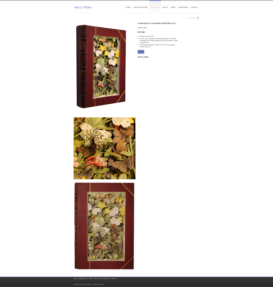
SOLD (141, 52)
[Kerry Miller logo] (83, 7)
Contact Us (113, 278)
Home (128, 7)
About (165, 7)
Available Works (141, 7)
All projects (191, 18)
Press (173, 7)
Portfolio (155, 7)
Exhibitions (183, 7)
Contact (194, 7)
